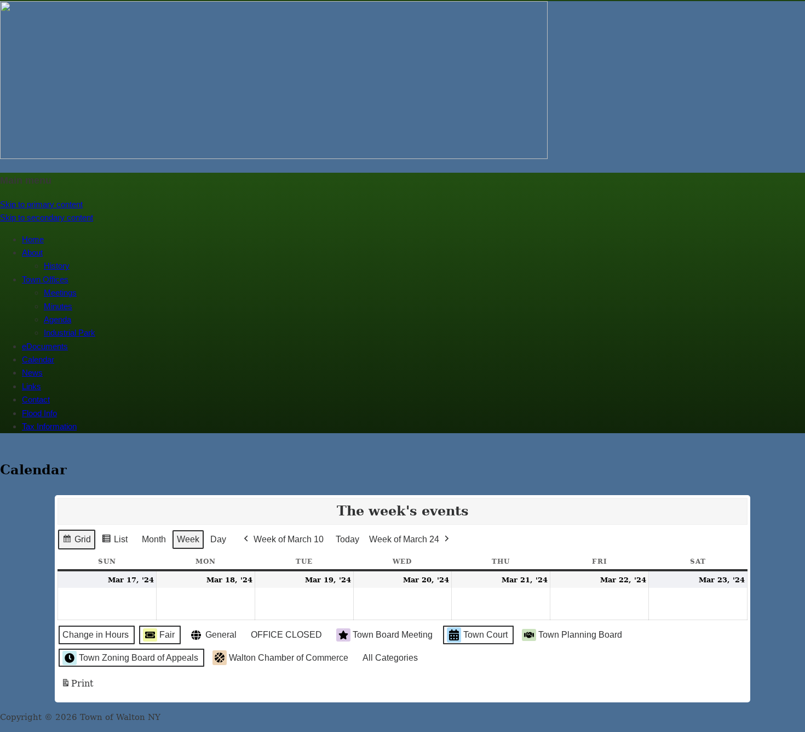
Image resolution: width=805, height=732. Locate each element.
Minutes (58, 306)
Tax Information (49, 426)
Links (31, 386)
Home (33, 239)
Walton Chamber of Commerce (288, 657)
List (114, 542)
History (57, 265)
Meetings (60, 292)
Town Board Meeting (393, 634)
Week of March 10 (289, 539)
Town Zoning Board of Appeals (138, 657)
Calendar (38, 359)
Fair (167, 634)
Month (154, 539)
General (221, 634)
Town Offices (45, 279)
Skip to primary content (41, 204)
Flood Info (39, 413)
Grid (76, 542)
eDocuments (45, 346)
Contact (36, 399)
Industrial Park (69, 332)
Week (188, 539)
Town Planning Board (580, 634)
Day (218, 539)
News (32, 372)
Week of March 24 (404, 539)
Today (347, 539)
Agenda (57, 319)
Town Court (485, 634)
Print (77, 686)
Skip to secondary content (46, 217)
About (32, 252)
